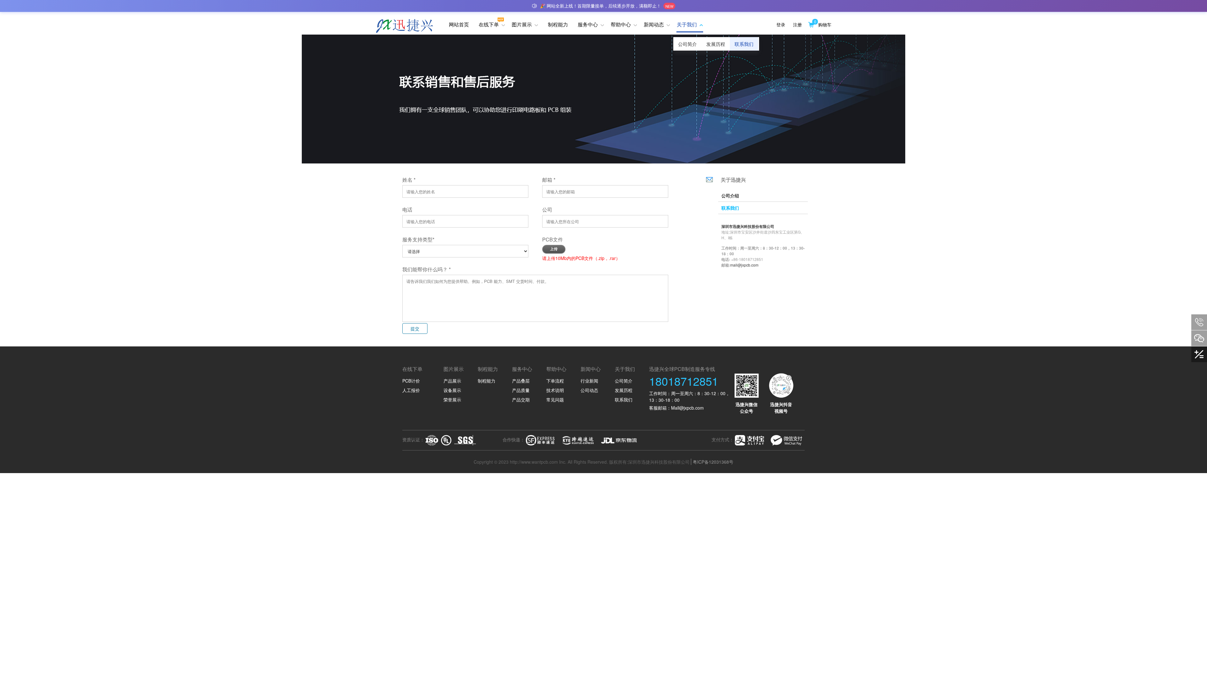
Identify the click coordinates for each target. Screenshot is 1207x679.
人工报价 (411, 390)
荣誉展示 (452, 399)
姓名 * (409, 179)
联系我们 (744, 44)
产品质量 (521, 390)
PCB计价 (411, 381)
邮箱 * (548, 179)
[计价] (1199, 354)
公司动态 (589, 390)
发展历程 (715, 44)
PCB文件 (552, 239)
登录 (780, 24)
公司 (550, 209)
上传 (554, 249)
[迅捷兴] (409, 24)
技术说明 (555, 390)
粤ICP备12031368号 (713, 462)
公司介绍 (730, 195)
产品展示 (452, 381)
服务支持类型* (418, 239)
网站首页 (459, 24)
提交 (415, 328)
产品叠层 (521, 381)
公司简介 (687, 44)
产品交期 (521, 399)
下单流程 (555, 381)
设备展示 (452, 390)
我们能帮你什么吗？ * (426, 269)
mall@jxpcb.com (744, 265)
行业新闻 (589, 381)
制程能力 (486, 381)
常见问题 (555, 399)
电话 (410, 209)
